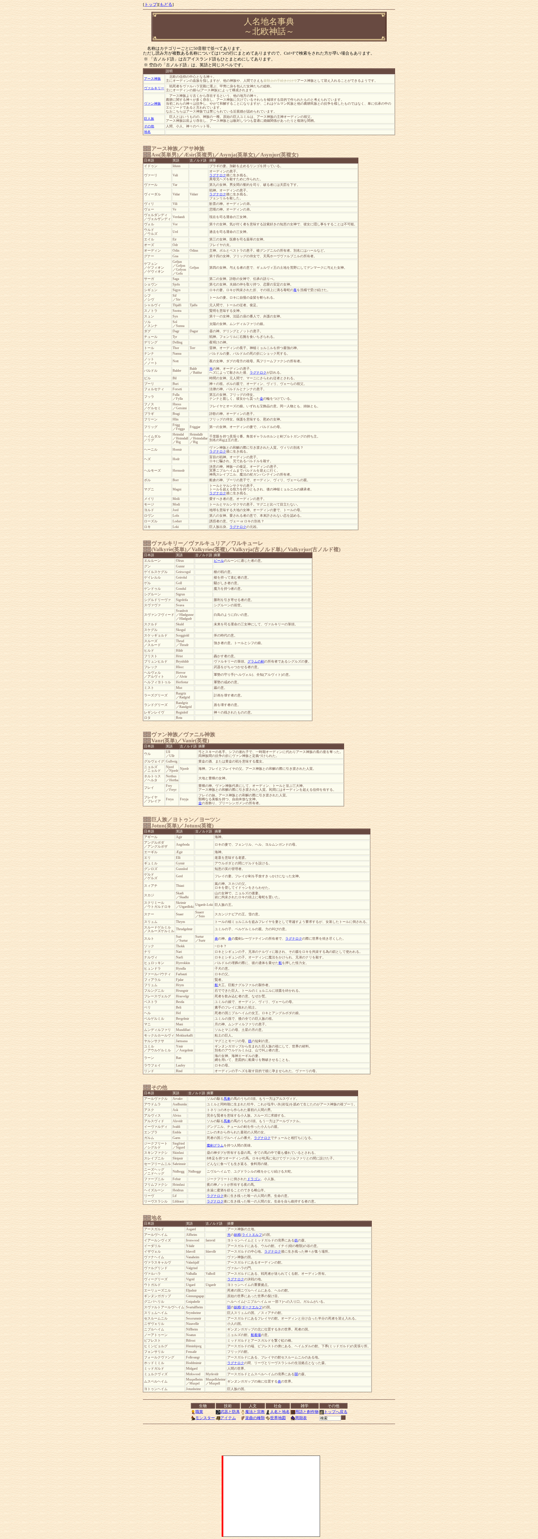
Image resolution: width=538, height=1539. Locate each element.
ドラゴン (254, 1179)
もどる (166, 4)
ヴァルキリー (154, 88)
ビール (219, 561)
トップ (150, 4)
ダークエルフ (252, 1307)
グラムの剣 (255, 661)
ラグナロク (217, 175)
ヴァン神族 (152, 104)
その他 (149, 126)
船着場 (256, 1335)
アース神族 (152, 79)
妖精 (237, 1235)
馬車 (227, 1099)
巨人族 (149, 119)
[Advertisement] (271, 1496)
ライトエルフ (252, 1235)
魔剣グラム (215, 1145)
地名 (147, 132)
